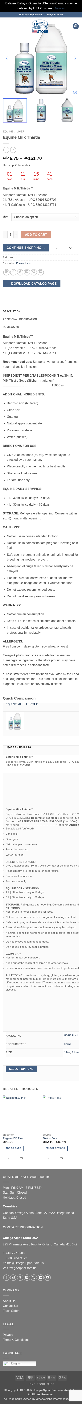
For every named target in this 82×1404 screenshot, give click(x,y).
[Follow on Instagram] (13, 1277)
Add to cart (36, 234)
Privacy (8, 1334)
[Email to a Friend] (27, 272)
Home (31, 1384)
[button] (5, 26)
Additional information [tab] (20, 319)
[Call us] (34, 1277)
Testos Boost (50, 1138)
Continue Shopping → (26, 247)
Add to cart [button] (13, 1148)
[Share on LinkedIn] (41, 272)
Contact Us (10, 1305)
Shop (50, 1384)
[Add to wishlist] (71, 247)
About (41, 1384)
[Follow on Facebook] (6, 1277)
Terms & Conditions (16, 1339)
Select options (21, 1068)
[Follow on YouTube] (47, 1277)
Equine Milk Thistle (22, 704)
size (5, 216)
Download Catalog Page (33, 283)
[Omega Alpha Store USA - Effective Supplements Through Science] (40, 26)
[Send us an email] (27, 1277)
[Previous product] (13, 150)
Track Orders (11, 1310)
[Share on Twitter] (20, 272)
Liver (20, 131)
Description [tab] (11, 311)
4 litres (75, 1052)
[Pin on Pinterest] (34, 272)
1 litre (67, 1052)
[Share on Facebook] (13, 272)
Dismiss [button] (59, 8)
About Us (9, 1301)
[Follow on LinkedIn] (41, 1277)
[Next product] (6, 150)
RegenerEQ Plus (13, 1138)
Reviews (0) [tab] (11, 327)
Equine (8, 131)
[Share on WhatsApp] (6, 272)
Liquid (67, 1044)
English (16, 1363)
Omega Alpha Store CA (31, 1213)
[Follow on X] (20, 1277)
